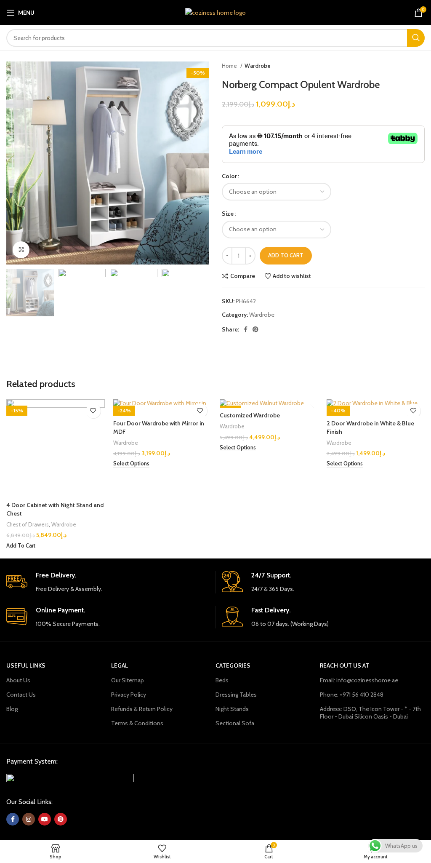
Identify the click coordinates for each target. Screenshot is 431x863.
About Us (18, 680)
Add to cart (285, 255)
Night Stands (232, 709)
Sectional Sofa (235, 723)
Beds (222, 680)
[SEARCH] (416, 38)
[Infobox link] (107, 582)
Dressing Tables (236, 694)
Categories (233, 665)
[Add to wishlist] (93, 410)
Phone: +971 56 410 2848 (351, 694)
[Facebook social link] (245, 329)
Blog (12, 709)
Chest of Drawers (27, 524)
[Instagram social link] (28, 819)
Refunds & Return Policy (142, 709)
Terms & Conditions (137, 723)
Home (230, 65)
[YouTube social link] (44, 819)
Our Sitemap (127, 680)
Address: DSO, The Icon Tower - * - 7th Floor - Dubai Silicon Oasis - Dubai (370, 712)
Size (228, 213)
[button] (20, 545)
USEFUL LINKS (25, 665)
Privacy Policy (128, 694)
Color (229, 176)
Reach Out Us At (344, 665)
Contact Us (21, 694)
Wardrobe (258, 65)
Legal (119, 665)
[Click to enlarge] (21, 249)
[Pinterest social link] (255, 329)
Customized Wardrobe (250, 415)
